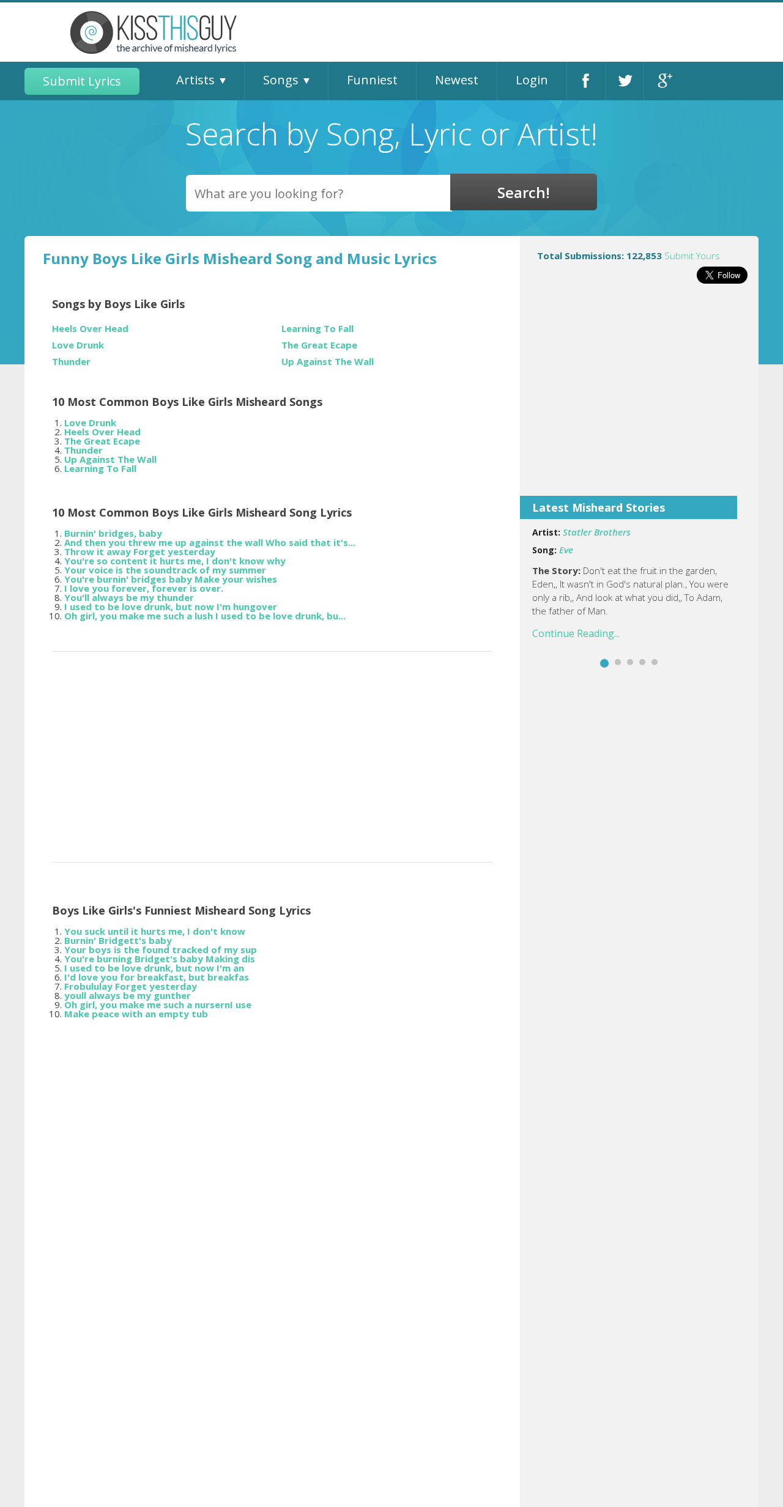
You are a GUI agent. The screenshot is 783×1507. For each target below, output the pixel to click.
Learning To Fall (317, 328)
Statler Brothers (597, 532)
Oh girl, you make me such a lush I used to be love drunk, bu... (205, 616)
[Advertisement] (639, 398)
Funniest (372, 80)
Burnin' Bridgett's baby (118, 940)
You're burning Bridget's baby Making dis (159, 958)
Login (532, 80)
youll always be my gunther (127, 995)
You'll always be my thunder (129, 597)
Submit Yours (692, 255)
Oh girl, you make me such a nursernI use (157, 1004)
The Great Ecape (319, 345)
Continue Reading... (576, 633)
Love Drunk (78, 345)
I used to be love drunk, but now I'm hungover (170, 606)
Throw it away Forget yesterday (139, 551)
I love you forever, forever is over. (143, 588)
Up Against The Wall (327, 361)
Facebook (586, 81)
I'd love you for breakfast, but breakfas (156, 977)
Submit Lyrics (82, 81)
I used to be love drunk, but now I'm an (154, 968)
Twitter (625, 81)
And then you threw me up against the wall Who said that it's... (209, 542)
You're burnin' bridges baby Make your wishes (170, 579)
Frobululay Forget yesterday (130, 986)
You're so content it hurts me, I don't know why (175, 561)
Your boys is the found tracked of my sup (160, 949)
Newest (456, 80)
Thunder (71, 361)
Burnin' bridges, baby (113, 533)
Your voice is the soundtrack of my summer (165, 570)
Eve (566, 549)
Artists (195, 80)
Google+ (663, 81)
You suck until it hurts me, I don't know (154, 931)
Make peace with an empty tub (136, 1014)
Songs (281, 80)
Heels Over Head (90, 328)
